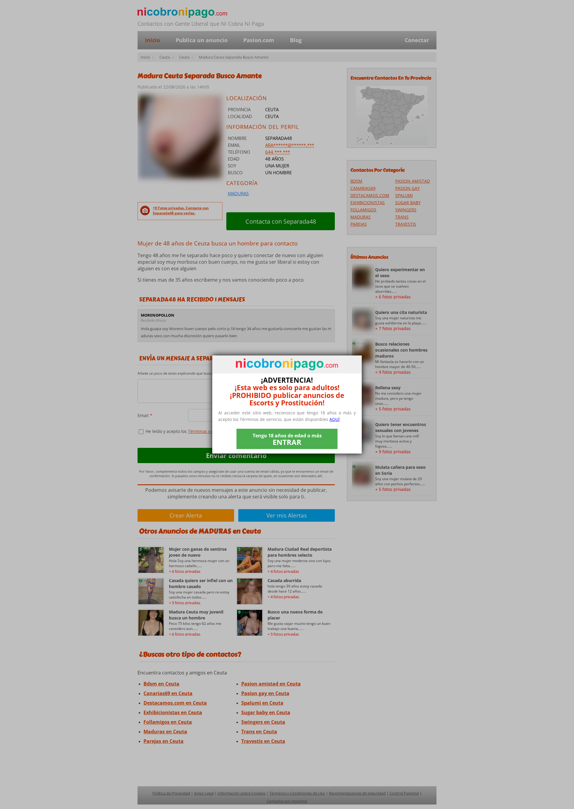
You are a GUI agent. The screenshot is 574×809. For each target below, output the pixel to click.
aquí (334, 419)
